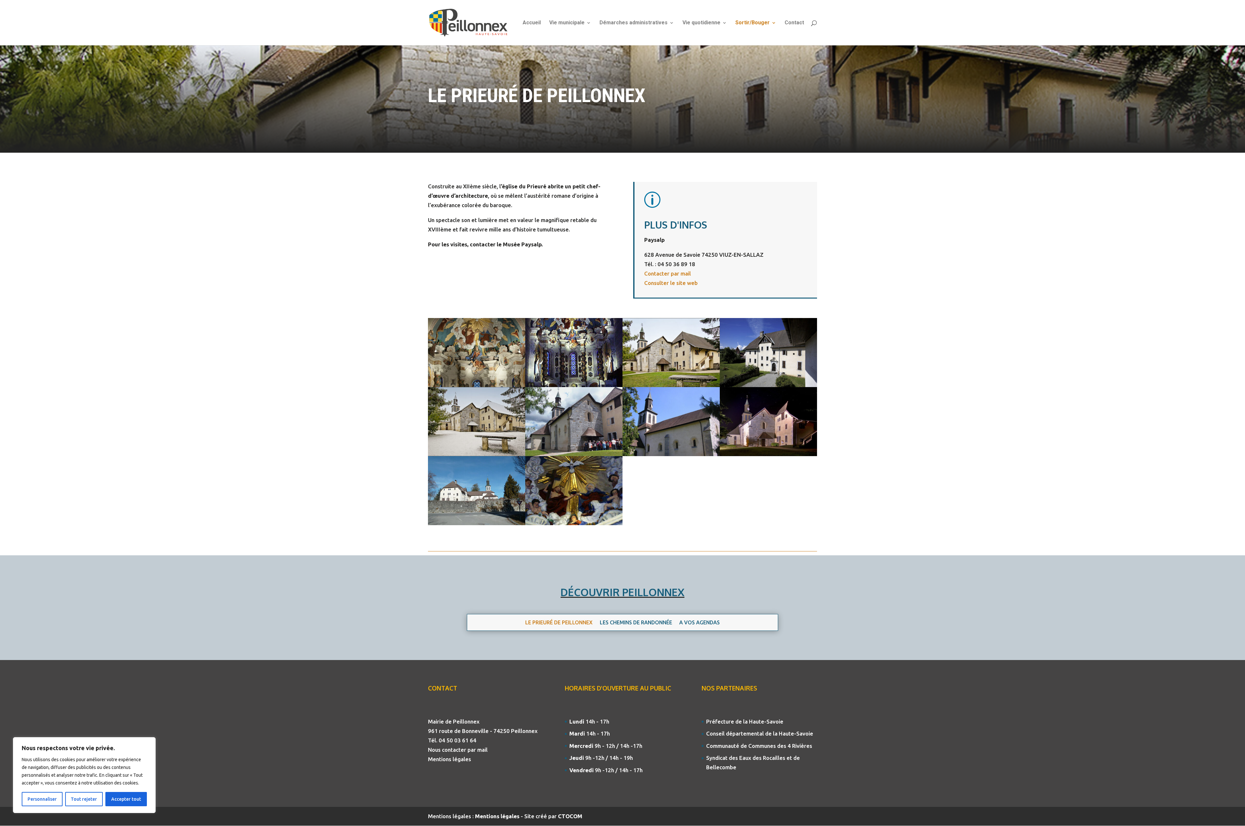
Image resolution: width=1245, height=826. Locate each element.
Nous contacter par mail (458, 750)
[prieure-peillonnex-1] (476, 385)
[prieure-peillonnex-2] (671, 454)
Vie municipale (567, 23)
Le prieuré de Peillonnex (559, 622)
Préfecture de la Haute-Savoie (744, 721)
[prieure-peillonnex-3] (573, 385)
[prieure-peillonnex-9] (573, 523)
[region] (84, 775)
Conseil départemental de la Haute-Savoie (759, 733)
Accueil (532, 23)
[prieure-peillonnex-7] (573, 454)
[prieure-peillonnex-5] (476, 523)
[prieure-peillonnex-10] (768, 454)
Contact (794, 23)
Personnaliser (42, 799)
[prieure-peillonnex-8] (671, 385)
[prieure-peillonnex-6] (476, 454)
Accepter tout (126, 799)
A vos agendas (699, 622)
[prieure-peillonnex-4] (768, 385)
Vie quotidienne (701, 23)
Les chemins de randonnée (636, 622)
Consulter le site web (671, 283)
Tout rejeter (84, 799)
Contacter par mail (667, 273)
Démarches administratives (633, 23)
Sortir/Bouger (752, 23)
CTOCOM (570, 816)
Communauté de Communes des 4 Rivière (758, 746)
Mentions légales (449, 759)
